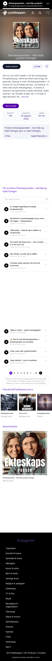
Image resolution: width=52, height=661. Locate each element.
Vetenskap (11, 642)
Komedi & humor (13, 553)
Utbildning (11, 588)
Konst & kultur (12, 568)
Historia (9, 626)
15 (36, 373)
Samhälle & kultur (14, 558)
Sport (8, 647)
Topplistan (11, 548)
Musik (8, 598)
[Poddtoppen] (14, 13)
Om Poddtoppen (14, 653)
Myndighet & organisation (12, 605)
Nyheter (9, 631)
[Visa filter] (46, 199)
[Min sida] (32, 12)
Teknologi (10, 611)
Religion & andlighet (15, 583)
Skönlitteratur (12, 621)
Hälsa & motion (13, 616)
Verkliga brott (12, 578)
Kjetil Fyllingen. (34, 131)
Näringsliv (10, 563)
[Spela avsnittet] (6, 209)
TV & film (10, 593)
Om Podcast (30, 653)
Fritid (8, 636)
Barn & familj (11, 106)
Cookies (42, 653)
